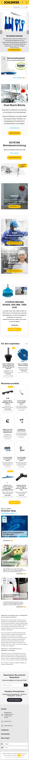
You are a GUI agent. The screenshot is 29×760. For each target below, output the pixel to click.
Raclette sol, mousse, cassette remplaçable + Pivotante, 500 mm (7, 488)
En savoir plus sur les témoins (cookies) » (15, 757)
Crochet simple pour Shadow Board (21, 402)
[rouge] (23, 361)
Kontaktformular (14, 700)
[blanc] (24, 361)
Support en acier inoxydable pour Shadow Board (8, 431)
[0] (26, 2)
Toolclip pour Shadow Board (21, 430)
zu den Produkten (14, 157)
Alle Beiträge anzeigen (8, 513)
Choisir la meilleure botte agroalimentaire (11, 596)
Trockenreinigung (9, 562)
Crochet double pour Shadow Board (7, 459)
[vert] (21, 361)
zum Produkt (13, 329)
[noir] (8, 398)
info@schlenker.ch (8, 725)
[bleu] (22, 361)
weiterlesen (6, 540)
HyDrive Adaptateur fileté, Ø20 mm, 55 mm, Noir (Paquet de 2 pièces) (8, 366)
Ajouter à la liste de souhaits (14, 333)
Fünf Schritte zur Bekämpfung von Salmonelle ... (13, 533)
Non (23, 755)
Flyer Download (14, 128)
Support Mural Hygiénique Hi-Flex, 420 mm (7, 402)
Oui (19, 755)
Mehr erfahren (14, 133)
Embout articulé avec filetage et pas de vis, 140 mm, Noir (21, 488)
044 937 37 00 (7, 721)
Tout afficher (13, 502)
